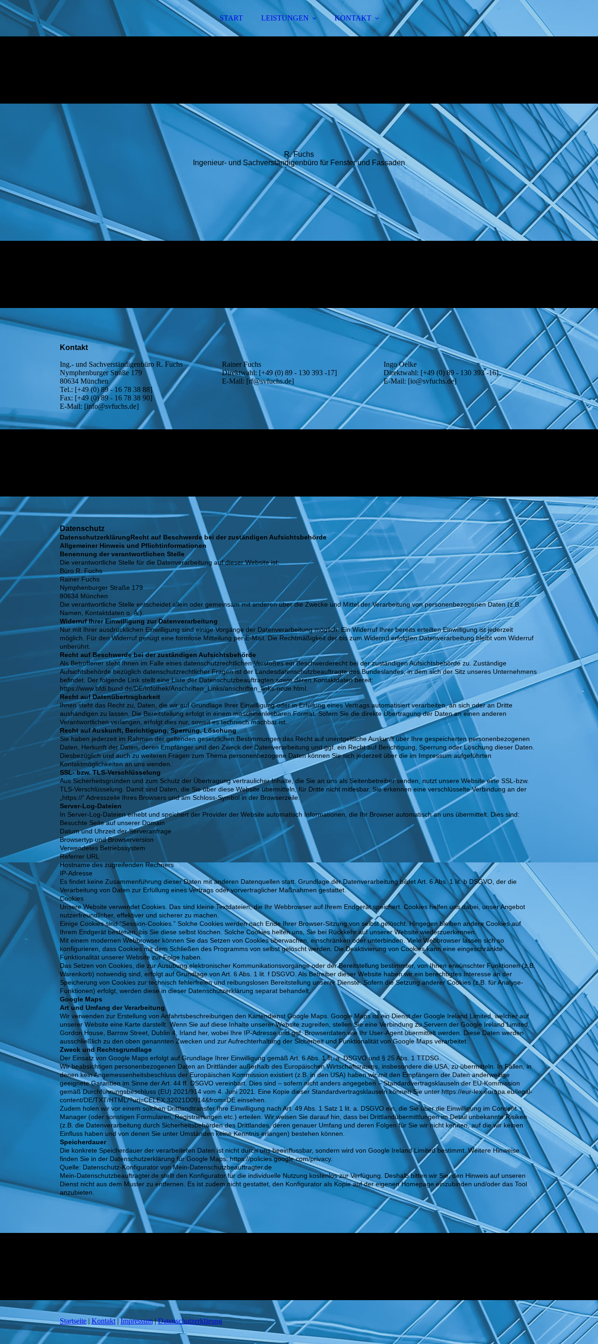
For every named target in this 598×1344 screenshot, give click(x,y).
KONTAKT (353, 18)
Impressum (137, 1321)
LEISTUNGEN (285, 18)
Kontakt (103, 1321)
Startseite (73, 1321)
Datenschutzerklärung (190, 1321)
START (231, 18)
